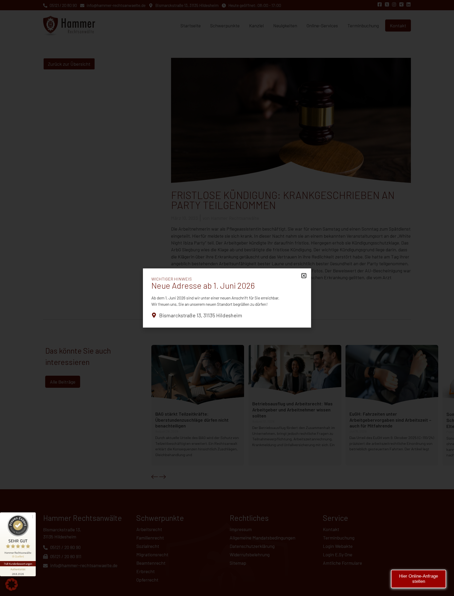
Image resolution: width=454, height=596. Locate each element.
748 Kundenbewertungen (18, 564)
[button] (11, 584)
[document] (227, 298)
